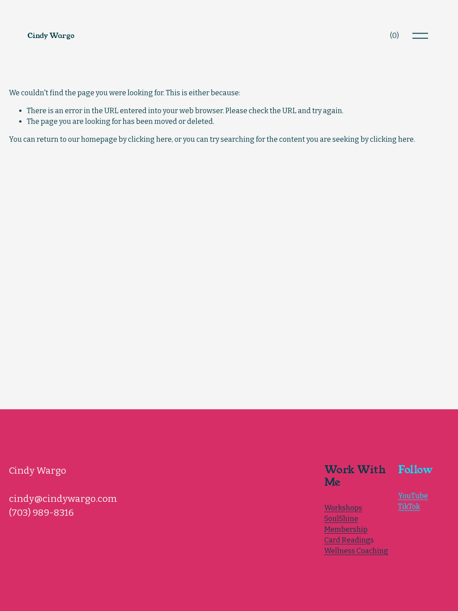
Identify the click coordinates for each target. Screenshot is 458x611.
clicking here (150, 139)
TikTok (409, 506)
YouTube (413, 496)
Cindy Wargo (50, 35)
